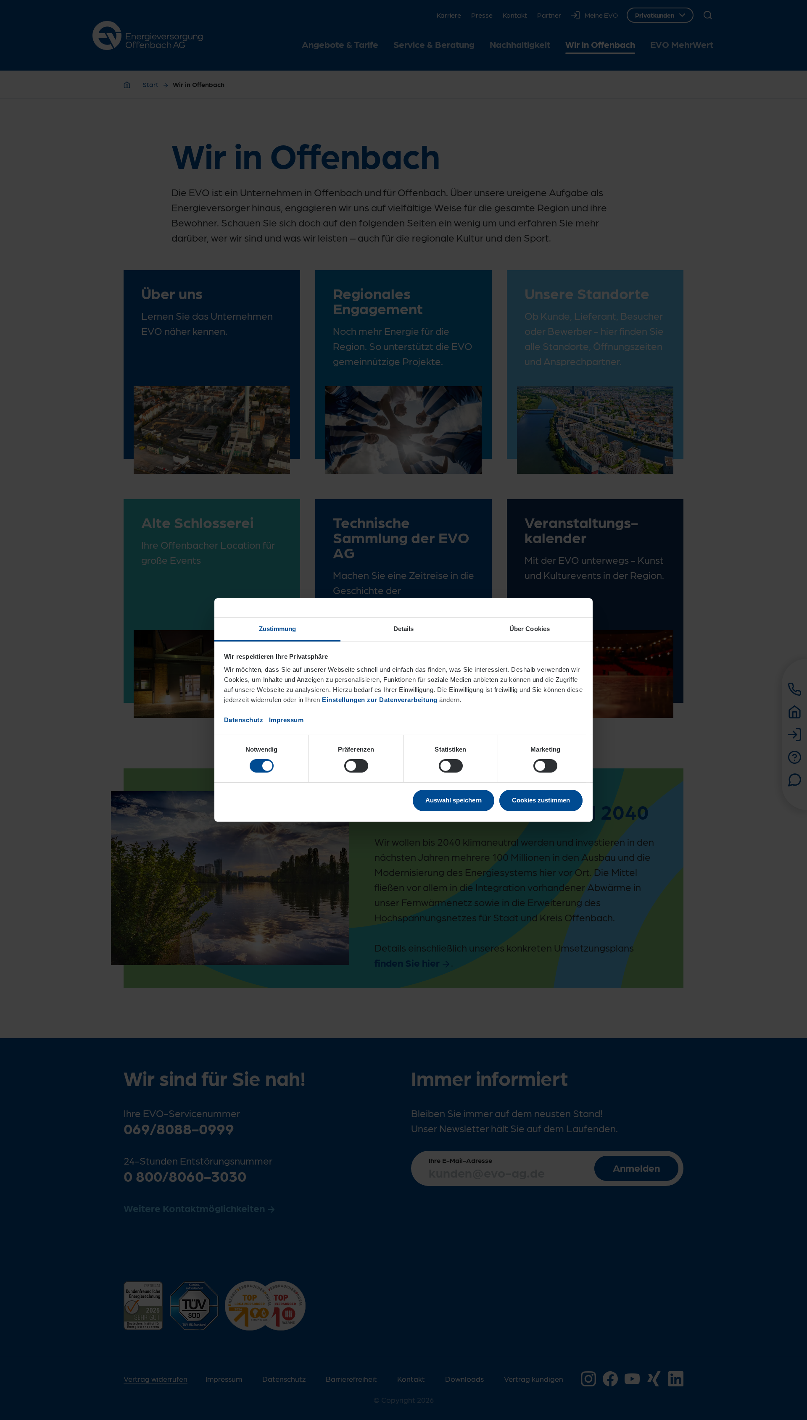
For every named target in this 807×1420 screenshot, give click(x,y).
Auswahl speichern (453, 800)
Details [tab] (403, 628)
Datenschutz (244, 719)
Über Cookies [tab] (529, 628)
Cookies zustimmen (541, 800)
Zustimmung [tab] (277, 628)
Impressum (286, 719)
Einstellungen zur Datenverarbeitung (380, 699)
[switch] (356, 766)
